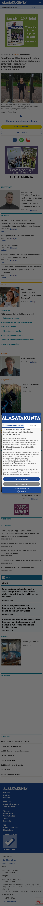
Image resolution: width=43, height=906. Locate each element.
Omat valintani (21, 484)
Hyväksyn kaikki (22, 479)
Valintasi (33, 425)
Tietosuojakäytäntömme (21, 488)
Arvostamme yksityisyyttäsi (13, 425)
